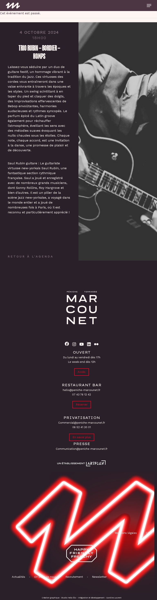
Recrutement (74, 576)
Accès (81, 371)
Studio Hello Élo (68, 598)
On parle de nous (44, 576)
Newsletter (99, 576)
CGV (148, 532)
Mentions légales (126, 532)
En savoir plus (82, 437)
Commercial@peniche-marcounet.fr (81, 422)
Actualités (18, 576)
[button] (149, 5)
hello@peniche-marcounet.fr (81, 390)
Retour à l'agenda (31, 256)
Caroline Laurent (113, 598)
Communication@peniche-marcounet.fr (82, 448)
